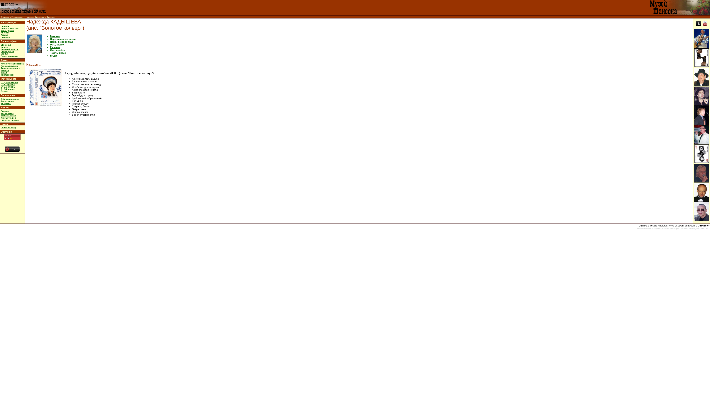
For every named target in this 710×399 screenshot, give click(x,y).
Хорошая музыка (9, 66)
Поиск (4, 124)
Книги (4, 72)
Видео (54, 55)
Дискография (8, 41)
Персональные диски (63, 39)
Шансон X (6, 45)
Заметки (5, 70)
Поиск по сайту (8, 128)
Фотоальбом (8, 78)
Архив (4, 60)
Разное (4, 91)
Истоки (4, 47)
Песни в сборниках (61, 41)
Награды (5, 37)
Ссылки (5, 111)
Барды (4, 54)
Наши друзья (7, 30)
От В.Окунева (8, 87)
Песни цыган (7, 51)
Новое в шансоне (9, 28)
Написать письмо (10, 120)
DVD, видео (57, 44)
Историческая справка (12, 64)
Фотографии (7, 101)
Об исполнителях (10, 99)
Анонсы (5, 33)
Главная (5, 17)
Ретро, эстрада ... (9, 56)
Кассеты (55, 47)
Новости (5, 26)
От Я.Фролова (8, 89)
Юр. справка (7, 113)
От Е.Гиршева (8, 84)
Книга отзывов (8, 118)
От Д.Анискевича (9, 82)
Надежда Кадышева (35, 17)
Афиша (4, 35)
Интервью (6, 103)
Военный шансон (9, 49)
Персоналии (17, 17)
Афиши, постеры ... (10, 68)
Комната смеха (8, 116)
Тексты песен (7, 75)
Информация (8, 22)
